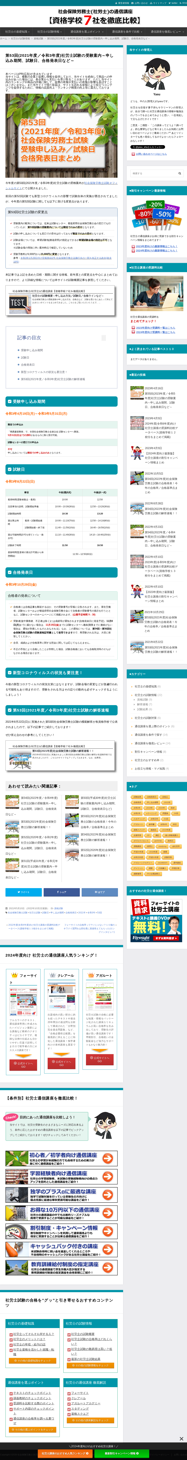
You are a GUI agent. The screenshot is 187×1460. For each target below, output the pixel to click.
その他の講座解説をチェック (92, 1420)
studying (162, 846)
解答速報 (142, 704)
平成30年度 (138, 852)
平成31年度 (154, 857)
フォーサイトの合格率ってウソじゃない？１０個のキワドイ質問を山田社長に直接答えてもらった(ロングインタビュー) (89, 928)
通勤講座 (137, 846)
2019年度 (166, 830)
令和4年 (137, 808)
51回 (166, 819)
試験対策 (168, 857)
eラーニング (151, 813)
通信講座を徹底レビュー (166, 31)
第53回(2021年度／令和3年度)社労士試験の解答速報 (53, 379)
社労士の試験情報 (48, 31)
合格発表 (137, 802)
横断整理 (137, 874)
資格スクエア (139, 830)
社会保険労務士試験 (18, 912)
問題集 (165, 813)
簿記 (157, 835)
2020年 (162, 808)
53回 (99, 912)
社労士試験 (34, 912)
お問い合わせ (141, 3)
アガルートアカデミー (143, 863)
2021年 (82, 912)
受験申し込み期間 (32, 350)
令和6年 (164, 824)
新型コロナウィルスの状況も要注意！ (44, 372)
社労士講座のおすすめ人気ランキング (63, 1453)
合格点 (165, 797)
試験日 (25, 357)
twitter (175, 3)
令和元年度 (138, 857)
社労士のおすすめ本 (147, 760)
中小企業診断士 (153, 874)
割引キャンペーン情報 (148, 751)
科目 (175, 824)
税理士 (150, 846)
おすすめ (158, 841)
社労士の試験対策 (146, 717)
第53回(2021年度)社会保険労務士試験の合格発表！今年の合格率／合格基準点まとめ (98, 822)
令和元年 (154, 819)
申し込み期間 (57, 912)
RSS (184, 3)
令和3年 (91, 912)
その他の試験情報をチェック (92, 1365)
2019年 (149, 808)
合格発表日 (28, 364)
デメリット (138, 868)
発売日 (170, 841)
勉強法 (153, 830)
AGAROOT (162, 863)
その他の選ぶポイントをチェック (34, 1429)
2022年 (167, 802)
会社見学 (176, 846)
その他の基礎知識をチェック (34, 1360)
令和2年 (137, 813)
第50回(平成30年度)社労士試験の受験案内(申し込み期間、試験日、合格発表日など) (99, 803)
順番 (165, 852)
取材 (173, 808)
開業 (151, 868)
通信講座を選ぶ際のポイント (152, 726)
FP (148, 835)
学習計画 (175, 868)
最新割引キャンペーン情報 (120, 1453)
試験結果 (142, 709)
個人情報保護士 (171, 835)
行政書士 (162, 868)
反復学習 (137, 835)
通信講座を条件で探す (148, 734)
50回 (176, 813)
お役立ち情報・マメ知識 (150, 768)
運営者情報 (123, 3)
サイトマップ (159, 3)
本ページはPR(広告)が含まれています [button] (28, 73)
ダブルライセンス (141, 841)
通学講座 (177, 863)
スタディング (139, 819)
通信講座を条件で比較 (126, 31)
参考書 (151, 824)
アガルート (138, 824)
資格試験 (58, 908)
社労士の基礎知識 (16, 31)
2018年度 (153, 852)
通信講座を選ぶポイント (85, 31)
